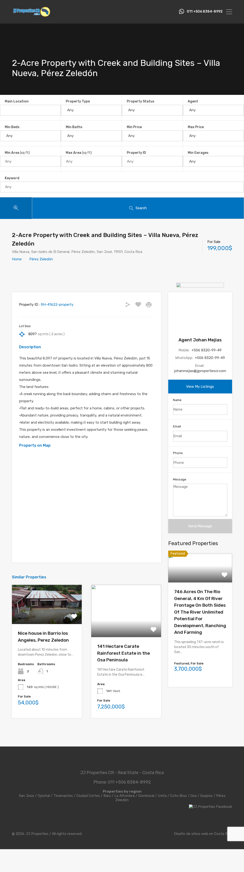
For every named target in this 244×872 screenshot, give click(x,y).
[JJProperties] (31, 15)
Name (177, 400)
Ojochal (44, 796)
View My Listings (200, 386)
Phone (178, 453)
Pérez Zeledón (41, 259)
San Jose (26, 796)
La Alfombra (124, 796)
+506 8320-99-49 (207, 350)
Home (17, 259)
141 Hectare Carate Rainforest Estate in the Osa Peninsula (123, 653)
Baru (107, 796)
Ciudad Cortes (88, 796)
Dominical (146, 796)
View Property (47, 616)
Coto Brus (178, 796)
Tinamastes (63, 796)
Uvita (162, 796)
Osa (193, 796)
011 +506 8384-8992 (205, 12)
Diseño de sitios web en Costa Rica (203, 834)
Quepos (206, 796)
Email (177, 426)
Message (179, 479)
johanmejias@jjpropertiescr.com (200, 371)
